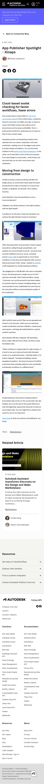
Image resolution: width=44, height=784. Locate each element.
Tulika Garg (16, 518)
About (27, 723)
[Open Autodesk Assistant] (33, 774)
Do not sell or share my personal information (17, 771)
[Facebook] (40, 606)
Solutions (6, 626)
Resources (7, 723)
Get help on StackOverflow (14, 561)
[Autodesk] (14, 599)
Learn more (10, 20)
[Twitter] (37, 606)
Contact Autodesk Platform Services (18, 582)
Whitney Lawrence (16, 58)
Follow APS (36, 600)
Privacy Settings (21, 769)
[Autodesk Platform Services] (16, 4)
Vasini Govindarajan (20, 524)
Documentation (31, 626)
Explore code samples (12, 568)
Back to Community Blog (17, 33)
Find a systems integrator (14, 575)
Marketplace (15, 432)
